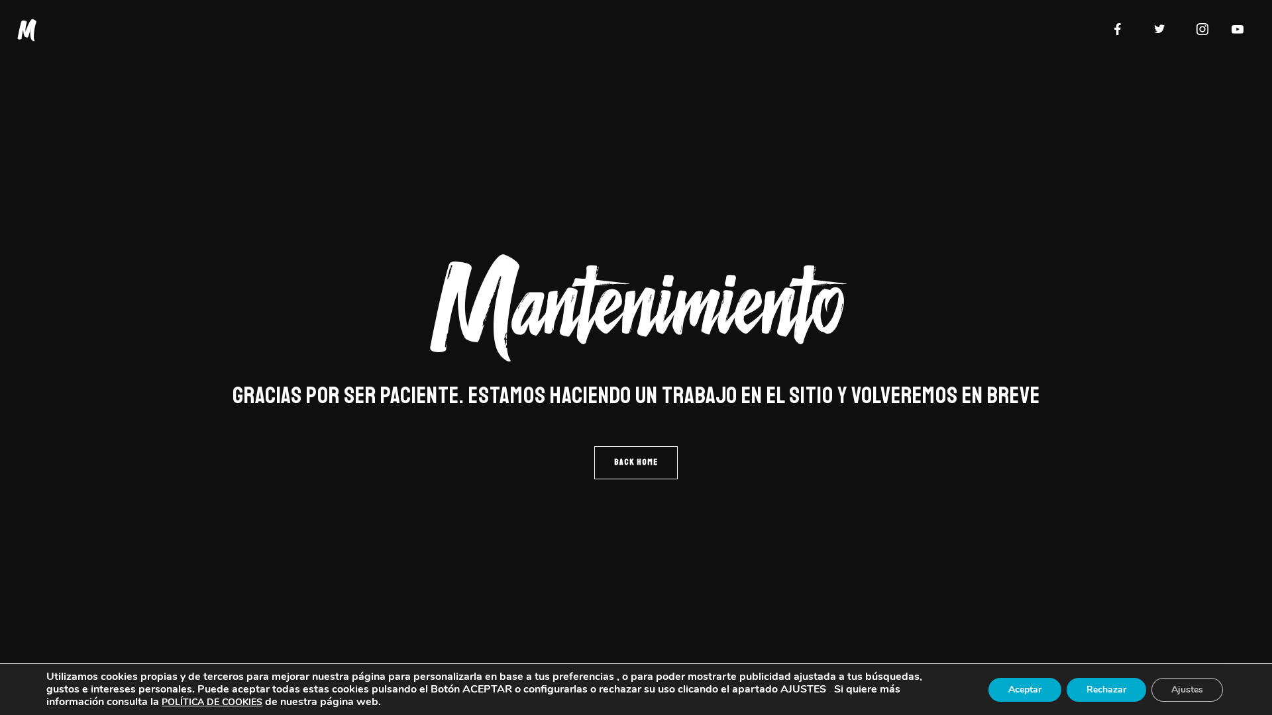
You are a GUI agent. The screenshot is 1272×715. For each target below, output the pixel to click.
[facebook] (1118, 29)
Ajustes (1187, 689)
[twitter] (1160, 29)
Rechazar (1106, 689)
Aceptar (1024, 689)
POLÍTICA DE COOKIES (212, 702)
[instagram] (1202, 29)
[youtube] (1237, 29)
